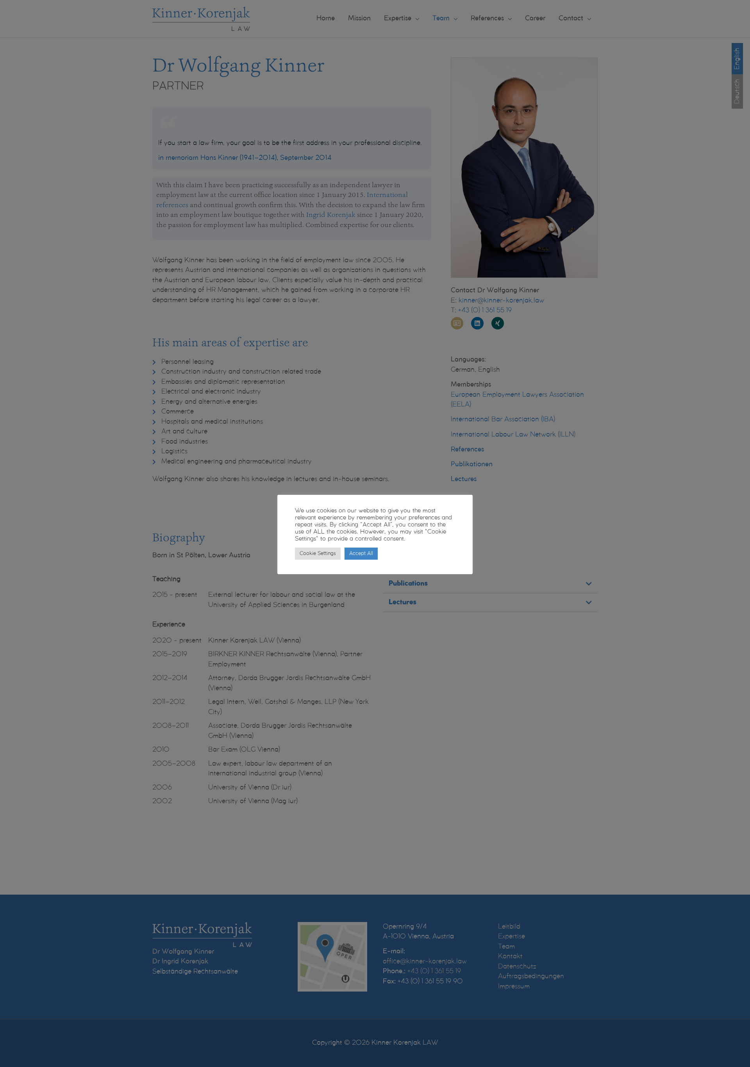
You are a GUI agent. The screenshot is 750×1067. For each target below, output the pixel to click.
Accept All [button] (361, 553)
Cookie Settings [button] (318, 553)
